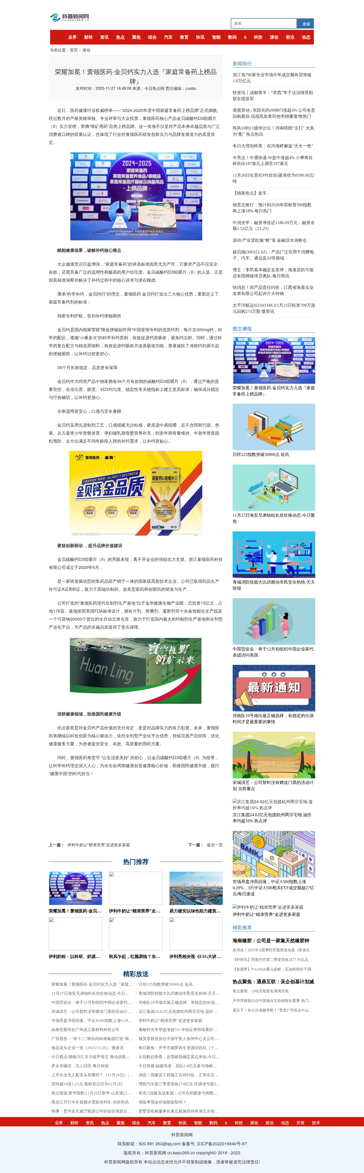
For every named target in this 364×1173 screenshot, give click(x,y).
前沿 (290, 37)
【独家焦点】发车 (250, 193)
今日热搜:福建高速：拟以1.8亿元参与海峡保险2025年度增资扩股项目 (200, 1066)
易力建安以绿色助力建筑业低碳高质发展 (207, 911)
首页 (74, 49)
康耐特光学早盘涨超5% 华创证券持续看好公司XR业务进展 (191, 1030)
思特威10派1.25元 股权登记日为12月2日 (87, 1084)
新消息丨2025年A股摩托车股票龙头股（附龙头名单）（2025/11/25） (289, 950)
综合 (152, 37)
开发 (301, 1123)
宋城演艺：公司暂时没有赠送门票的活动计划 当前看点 (99, 1011)
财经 (88, 37)
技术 (316, 1123)
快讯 (200, 37)
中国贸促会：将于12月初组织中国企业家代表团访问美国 (101, 1002)
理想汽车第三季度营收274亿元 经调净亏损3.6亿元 (183, 1084)
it (245, 37)
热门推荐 (136, 861)
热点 (120, 37)
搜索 (306, 23)
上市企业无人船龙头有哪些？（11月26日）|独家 (94, 1075)
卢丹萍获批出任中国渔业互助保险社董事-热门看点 (274, 1001)
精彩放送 (136, 973)
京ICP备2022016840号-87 (222, 1143)
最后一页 (205, 844)
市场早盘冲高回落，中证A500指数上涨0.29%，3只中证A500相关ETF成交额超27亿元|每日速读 (135, 1020)
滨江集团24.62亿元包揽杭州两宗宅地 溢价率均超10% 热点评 (192, 1011)
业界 (72, 37)
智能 (216, 37)
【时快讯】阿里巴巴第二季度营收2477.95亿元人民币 (276, 960)
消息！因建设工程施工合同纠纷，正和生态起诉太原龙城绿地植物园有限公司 (206, 1075)
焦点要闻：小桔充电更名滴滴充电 (261, 991)
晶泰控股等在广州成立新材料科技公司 (85, 1030)
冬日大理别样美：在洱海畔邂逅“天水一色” (273, 146)
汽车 (168, 37)
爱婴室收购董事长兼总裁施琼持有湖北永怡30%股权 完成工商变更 (197, 1111)
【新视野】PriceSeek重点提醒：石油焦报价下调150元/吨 (279, 969)
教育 (184, 37)
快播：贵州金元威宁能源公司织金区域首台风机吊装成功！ (103, 1111)
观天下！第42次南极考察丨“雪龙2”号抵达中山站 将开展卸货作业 (286, 1010)
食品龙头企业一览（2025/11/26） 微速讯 (87, 1048)
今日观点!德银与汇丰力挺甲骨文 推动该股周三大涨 (96, 1057)
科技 (258, 37)
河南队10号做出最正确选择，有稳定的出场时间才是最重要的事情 (197, 1002)
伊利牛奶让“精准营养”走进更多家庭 (89, 844)
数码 (232, 37)
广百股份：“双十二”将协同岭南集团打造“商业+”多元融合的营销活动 (112, 1039)
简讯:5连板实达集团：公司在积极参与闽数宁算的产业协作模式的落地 (200, 1093)
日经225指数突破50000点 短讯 (166, 984)
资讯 (104, 37)
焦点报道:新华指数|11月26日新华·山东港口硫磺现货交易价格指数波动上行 (117, 1093)
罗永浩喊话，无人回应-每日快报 (80, 1066)
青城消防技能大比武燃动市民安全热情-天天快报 (181, 993)
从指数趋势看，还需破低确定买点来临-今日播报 (181, 1057)
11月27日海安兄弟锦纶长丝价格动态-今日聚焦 (92, 993)
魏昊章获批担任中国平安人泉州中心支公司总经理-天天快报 (191, 1039)
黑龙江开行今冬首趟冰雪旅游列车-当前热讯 (90, 1102)
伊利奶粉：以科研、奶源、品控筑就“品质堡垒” (93, 956)
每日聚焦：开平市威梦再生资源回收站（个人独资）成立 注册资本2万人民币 (206, 1048)
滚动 (274, 37)
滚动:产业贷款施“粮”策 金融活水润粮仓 (270, 240)
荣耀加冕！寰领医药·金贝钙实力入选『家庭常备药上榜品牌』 (106, 984)
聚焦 (136, 37)
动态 (306, 37)
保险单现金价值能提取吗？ (163, 1102)
